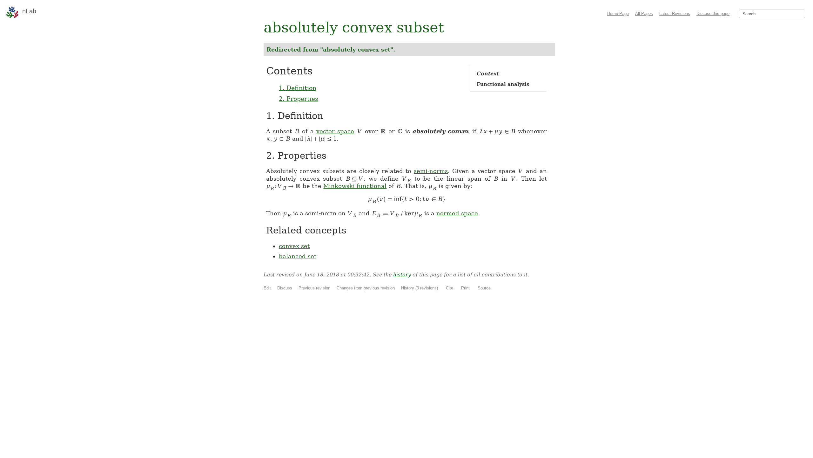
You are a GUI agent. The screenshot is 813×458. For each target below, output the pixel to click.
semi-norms (431, 171)
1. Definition (297, 87)
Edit (267, 288)
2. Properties (298, 98)
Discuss (284, 288)
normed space (457, 213)
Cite (449, 288)
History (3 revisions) (419, 288)
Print (465, 288)
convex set (294, 246)
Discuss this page (712, 13)
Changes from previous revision (366, 288)
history (402, 275)
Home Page (618, 13)
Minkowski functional (354, 186)
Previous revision (314, 288)
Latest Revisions (674, 13)
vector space (335, 131)
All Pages (644, 13)
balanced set (297, 256)
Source (484, 288)
